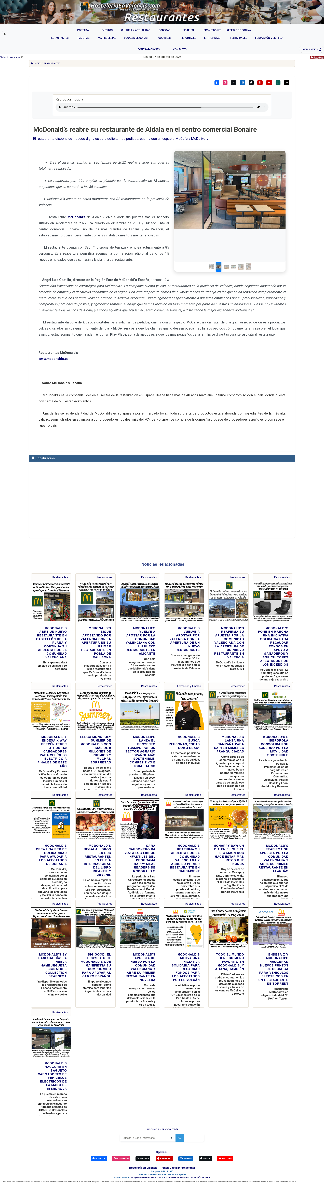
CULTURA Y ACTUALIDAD (149, 1182)
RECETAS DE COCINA (174, 1182)
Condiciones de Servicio (175, 1177)
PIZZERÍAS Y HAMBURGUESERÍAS (79, 1182)
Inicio (37, 63)
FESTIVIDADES (212, 1182)
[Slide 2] (218, 267)
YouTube (226, 1158)
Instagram (122, 1158)
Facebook (99, 1158)
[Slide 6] (248, 267)
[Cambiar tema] (5, 34)
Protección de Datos (200, 1177)
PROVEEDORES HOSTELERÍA (131, 1182)
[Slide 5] (241, 267)
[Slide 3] (226, 267)
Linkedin (187, 1158)
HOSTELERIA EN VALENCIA (288, 1182)
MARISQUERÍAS (95, 1182)
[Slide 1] (211, 267)
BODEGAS (118, 1182)
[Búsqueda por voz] (171, 1138)
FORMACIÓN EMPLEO (225, 1182)
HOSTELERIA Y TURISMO (260, 1182)
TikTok (206, 1158)
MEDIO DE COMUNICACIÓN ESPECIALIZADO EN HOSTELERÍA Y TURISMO (25, 1182)
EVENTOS (53, 1182)
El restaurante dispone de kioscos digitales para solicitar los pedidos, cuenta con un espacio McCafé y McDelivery (120, 139)
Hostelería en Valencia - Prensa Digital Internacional (162, 1168)
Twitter (144, 1158)
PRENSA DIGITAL (274, 1182)
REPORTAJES (162, 1182)
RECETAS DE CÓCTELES (189, 1182)
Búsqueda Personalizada (162, 1129)
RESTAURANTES (62, 1182)
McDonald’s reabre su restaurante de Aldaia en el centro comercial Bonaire (145, 129)
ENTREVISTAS (202, 1182)
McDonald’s (76, 217)
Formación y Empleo (189, 686)
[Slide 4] (233, 267)
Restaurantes (52, 63)
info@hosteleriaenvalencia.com (146, 1177)
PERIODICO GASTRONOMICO (242, 1182)
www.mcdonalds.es (53, 359)
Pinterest (165, 1158)
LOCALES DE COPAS (107, 1182)
